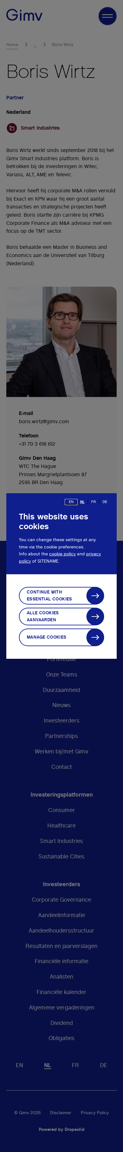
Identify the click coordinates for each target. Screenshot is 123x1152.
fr (93, 502)
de (104, 502)
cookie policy (62, 554)
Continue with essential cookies (49, 595)
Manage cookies (47, 637)
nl (82, 502)
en (71, 502)
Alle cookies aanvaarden (43, 616)
